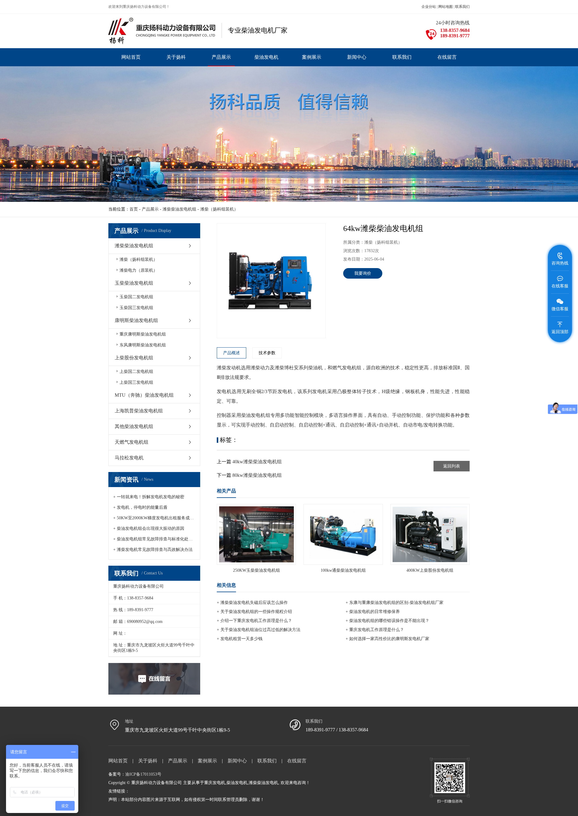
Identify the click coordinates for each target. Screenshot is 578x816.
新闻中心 (237, 760)
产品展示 (150, 209)
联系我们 (462, 7)
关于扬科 (147, 760)
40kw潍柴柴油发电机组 (257, 461)
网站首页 (118, 760)
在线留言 (296, 760)
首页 (133, 209)
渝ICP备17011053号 (143, 774)
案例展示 (207, 760)
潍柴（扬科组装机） (219, 209)
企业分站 (428, 7)
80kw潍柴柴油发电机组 (257, 475)
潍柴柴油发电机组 (179, 209)
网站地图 (445, 7)
